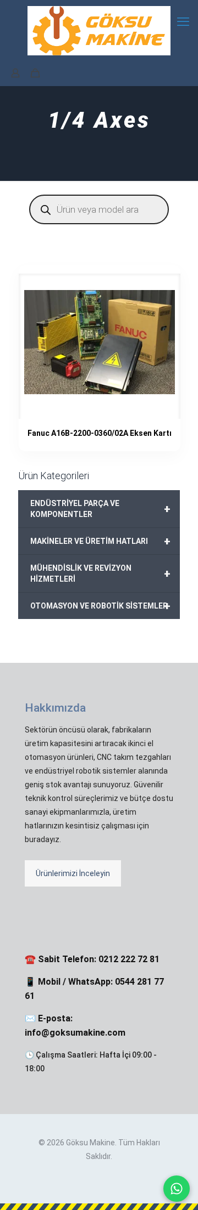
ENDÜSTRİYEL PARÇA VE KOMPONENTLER (100, 509)
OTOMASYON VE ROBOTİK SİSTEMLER (100, 605)
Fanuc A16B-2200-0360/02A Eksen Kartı (100, 433)
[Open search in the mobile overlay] (99, 209)
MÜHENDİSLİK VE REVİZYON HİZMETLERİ (100, 573)
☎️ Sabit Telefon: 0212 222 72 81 (92, 959)
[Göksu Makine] (99, 30)
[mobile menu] (183, 22)
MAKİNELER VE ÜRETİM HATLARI (100, 541)
